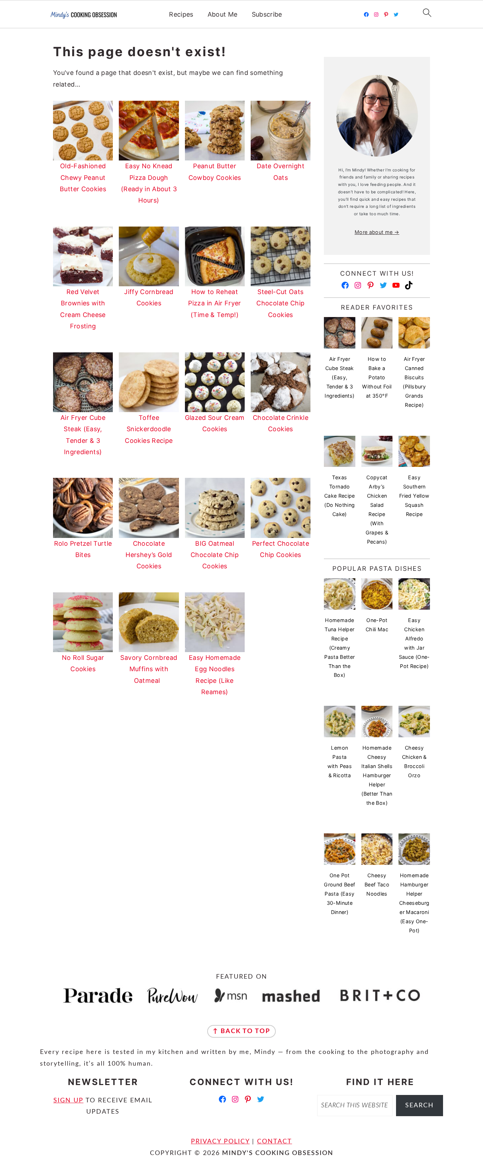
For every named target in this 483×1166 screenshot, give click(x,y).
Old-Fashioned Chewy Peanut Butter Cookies (83, 177)
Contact (274, 1141)
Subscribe (267, 14)
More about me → (377, 232)
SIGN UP (68, 1100)
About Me (223, 14)
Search (419, 1105)
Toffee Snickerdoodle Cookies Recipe (149, 429)
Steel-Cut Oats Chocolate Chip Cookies (280, 303)
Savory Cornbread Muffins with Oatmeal (148, 669)
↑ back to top (241, 1031)
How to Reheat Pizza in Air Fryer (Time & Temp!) (214, 303)
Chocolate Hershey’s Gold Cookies (149, 555)
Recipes (181, 14)
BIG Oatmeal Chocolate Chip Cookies (215, 555)
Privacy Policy (220, 1141)
